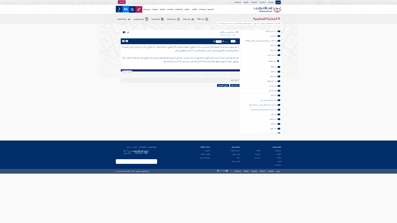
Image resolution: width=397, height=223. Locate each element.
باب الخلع (274, 114)
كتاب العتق (273, 95)
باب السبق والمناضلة (271, 31)
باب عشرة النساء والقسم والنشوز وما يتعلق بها (264, 110)
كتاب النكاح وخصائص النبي (269, 100)
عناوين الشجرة (223, 85)
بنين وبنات (146, 9)
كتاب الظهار (273, 129)
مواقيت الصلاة (205, 154)
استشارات (277, 165)
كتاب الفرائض (272, 91)
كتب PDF (200, 19)
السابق (129, 72)
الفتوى (187, 9)
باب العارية (273, 36)
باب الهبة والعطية (272, 81)
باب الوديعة (273, 50)
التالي (125, 72)
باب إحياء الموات (272, 55)
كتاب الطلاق (273, 119)
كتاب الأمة (186, 19)
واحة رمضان (236, 154)
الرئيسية (210, 9)
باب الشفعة (273, 45)
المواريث (155, 9)
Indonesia (237, 2)
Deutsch (262, 2)
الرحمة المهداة (235, 150)
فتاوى (279, 161)
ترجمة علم (235, 85)
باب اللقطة (274, 67)
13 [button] (220, 41)
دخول (121, 2)
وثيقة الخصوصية (152, 147)
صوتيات (278, 154)
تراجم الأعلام (121, 19)
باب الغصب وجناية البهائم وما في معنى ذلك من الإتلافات (261, 41)
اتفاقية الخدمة (142, 147)
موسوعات (202, 9)
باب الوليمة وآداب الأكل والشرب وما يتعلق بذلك (263, 105)
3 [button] (234, 41)
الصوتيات (170, 9)
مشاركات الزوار (205, 158)
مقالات (194, 9)
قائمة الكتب (155, 19)
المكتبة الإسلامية (265, 18)
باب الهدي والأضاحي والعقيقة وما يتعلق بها (243, 23)
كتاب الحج (256, 23)
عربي (278, 2)
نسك (238, 158)
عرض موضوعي (139, 19)
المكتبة (162, 9)
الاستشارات (178, 9)
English (246, 2)
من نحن (129, 147)
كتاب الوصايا (273, 86)
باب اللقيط (274, 72)
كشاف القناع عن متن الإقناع (267, 23)
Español (271, 2)
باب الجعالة (272, 61)
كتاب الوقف (273, 76)
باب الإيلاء (273, 124)
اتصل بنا (135, 147)
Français (254, 2)
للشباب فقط (236, 161)
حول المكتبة (171, 19)
